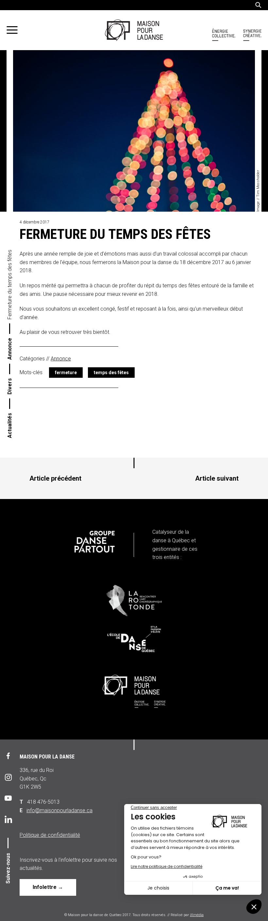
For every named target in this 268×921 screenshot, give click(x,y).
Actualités (10, 425)
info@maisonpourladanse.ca (59, 810)
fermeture (66, 372)
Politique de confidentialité (50, 835)
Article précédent (55, 478)
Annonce (10, 349)
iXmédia (197, 915)
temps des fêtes (111, 372)
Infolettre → (48, 887)
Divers (10, 386)
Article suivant (217, 478)
